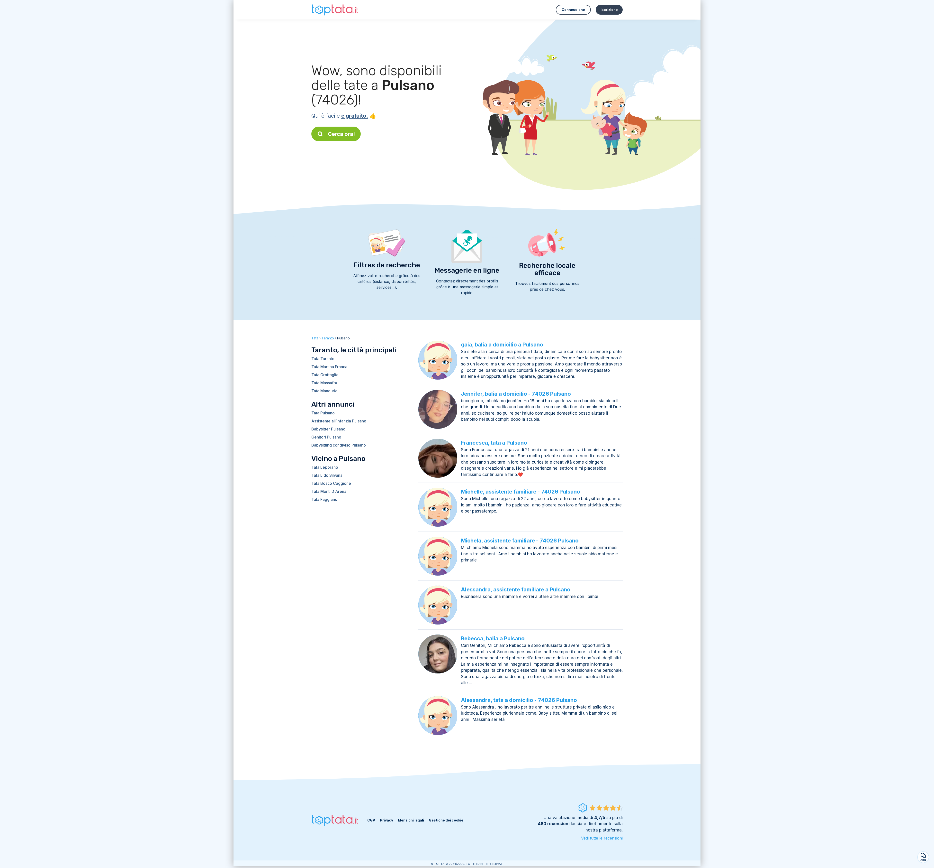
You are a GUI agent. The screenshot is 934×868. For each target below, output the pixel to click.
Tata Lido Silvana (326, 475)
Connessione (573, 10)
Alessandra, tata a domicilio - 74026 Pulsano (519, 700)
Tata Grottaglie (325, 374)
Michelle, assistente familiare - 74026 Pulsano (520, 491)
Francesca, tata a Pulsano (494, 442)
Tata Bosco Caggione (331, 483)
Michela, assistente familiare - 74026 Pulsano (520, 540)
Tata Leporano (324, 467)
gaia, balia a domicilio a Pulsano (502, 344)
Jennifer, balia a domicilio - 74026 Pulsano (516, 394)
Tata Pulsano (323, 413)
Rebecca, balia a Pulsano (493, 638)
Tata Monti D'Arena (328, 491)
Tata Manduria (324, 390)
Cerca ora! (341, 134)
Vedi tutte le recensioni (602, 838)
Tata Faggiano (324, 499)
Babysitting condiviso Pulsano (338, 445)
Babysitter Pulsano (328, 429)
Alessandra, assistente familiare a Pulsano (515, 589)
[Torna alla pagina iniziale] (335, 9)
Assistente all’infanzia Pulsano (338, 421)
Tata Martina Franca (329, 366)
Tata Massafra (324, 382)
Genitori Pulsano (326, 437)
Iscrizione (609, 10)
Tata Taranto (322, 358)
